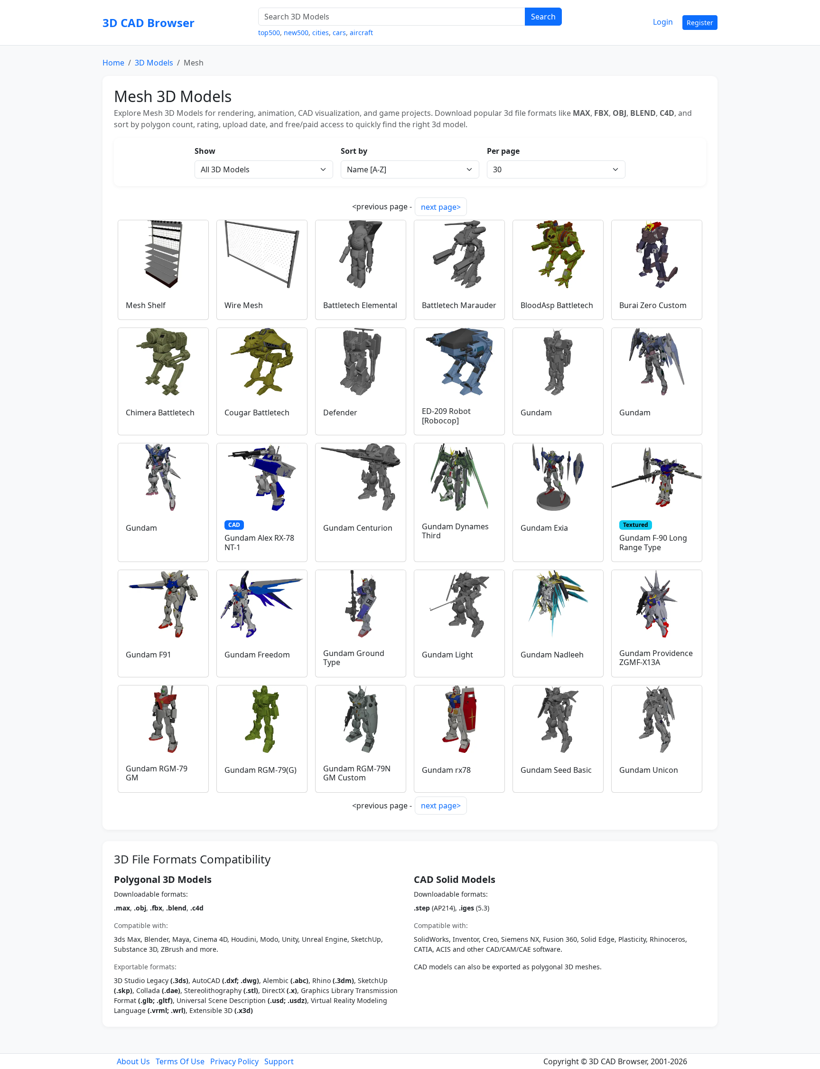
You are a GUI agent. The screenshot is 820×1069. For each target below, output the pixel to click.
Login (663, 22)
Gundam (536, 412)
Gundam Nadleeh (552, 654)
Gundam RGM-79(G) (260, 770)
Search (543, 16)
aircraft (361, 32)
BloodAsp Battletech (557, 305)
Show (205, 151)
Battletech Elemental (360, 305)
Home (113, 62)
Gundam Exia (544, 528)
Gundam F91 (148, 654)
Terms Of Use (180, 1061)
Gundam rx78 (446, 770)
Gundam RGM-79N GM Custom (357, 773)
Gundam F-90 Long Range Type (653, 542)
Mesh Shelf (146, 305)
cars (339, 32)
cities (320, 32)
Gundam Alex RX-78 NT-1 (259, 542)
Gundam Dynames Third (455, 531)
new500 (296, 32)
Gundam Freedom (257, 654)
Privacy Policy (234, 1061)
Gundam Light (447, 654)
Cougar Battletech (256, 412)
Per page (503, 151)
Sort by (354, 151)
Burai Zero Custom (653, 305)
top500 (269, 32)
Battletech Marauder (459, 305)
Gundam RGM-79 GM (156, 773)
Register (700, 22)
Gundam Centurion (357, 528)
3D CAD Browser (148, 22)
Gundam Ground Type (353, 657)
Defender (340, 412)
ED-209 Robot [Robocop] (446, 415)
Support (279, 1061)
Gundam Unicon (648, 770)
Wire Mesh (243, 305)
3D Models (154, 62)
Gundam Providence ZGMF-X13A (656, 657)
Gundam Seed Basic (556, 770)
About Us (133, 1061)
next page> (441, 207)
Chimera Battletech (160, 412)
